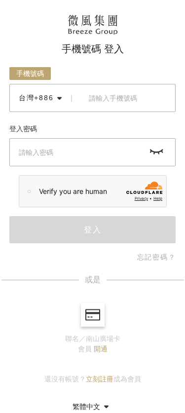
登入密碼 (23, 129)
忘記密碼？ (156, 257)
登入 (93, 229)
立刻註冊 (99, 379)
